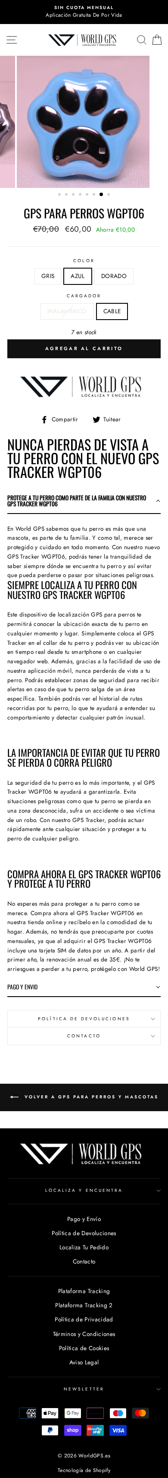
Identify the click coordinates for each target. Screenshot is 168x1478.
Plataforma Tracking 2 (83, 1305)
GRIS (47, 276)
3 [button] (74, 195)
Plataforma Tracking (84, 1291)
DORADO (114, 276)
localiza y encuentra (84, 1190)
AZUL (77, 276)
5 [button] (88, 195)
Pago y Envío (84, 1219)
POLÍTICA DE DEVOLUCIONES (84, 1019)
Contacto (83, 1036)
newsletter (84, 1389)
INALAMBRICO (67, 311)
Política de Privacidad (84, 1319)
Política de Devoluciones (84, 1233)
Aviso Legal (84, 1362)
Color (83, 260)
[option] (84, 12)
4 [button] (81, 195)
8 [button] (109, 195)
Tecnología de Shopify (84, 1470)
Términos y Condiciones (84, 1334)
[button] (84, 501)
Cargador (84, 296)
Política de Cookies (84, 1348)
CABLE (112, 311)
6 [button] (95, 195)
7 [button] (102, 195)
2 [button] (67, 195)
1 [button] (60, 195)
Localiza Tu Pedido (84, 1247)
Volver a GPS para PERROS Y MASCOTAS (90, 1097)
